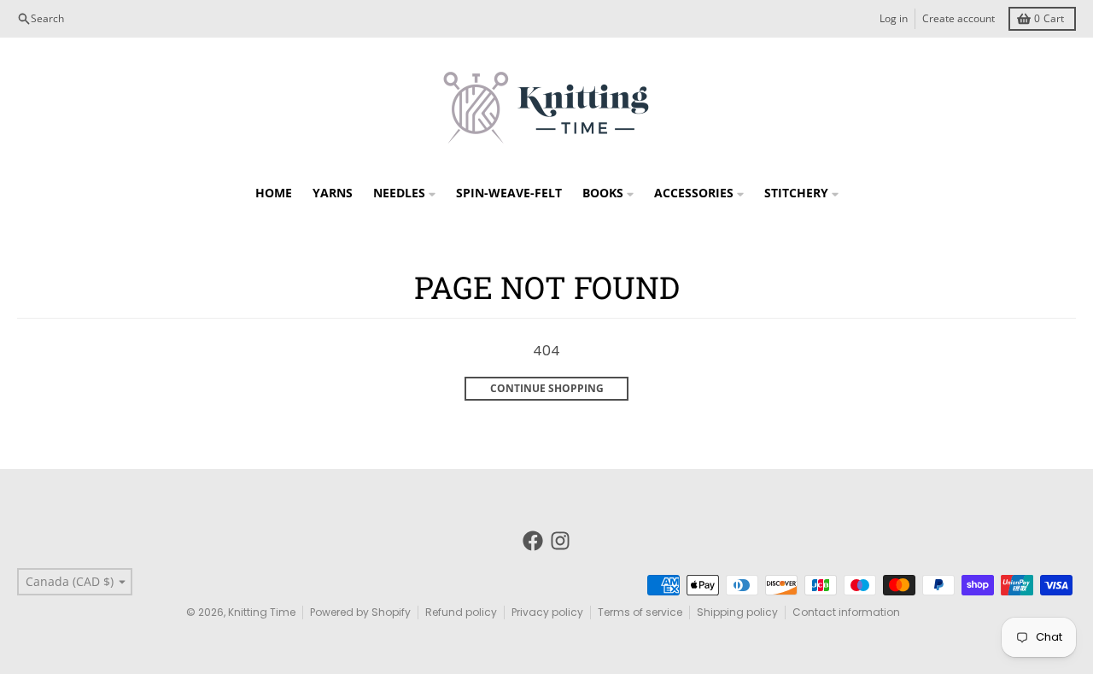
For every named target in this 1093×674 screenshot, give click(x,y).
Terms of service (640, 612)
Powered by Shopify (360, 612)
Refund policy (461, 612)
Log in (894, 18)
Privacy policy (547, 612)
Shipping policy (737, 612)
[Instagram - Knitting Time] (560, 540)
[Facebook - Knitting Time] (533, 540)
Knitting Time (261, 612)
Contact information (846, 612)
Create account (958, 18)
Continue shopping (547, 388)
